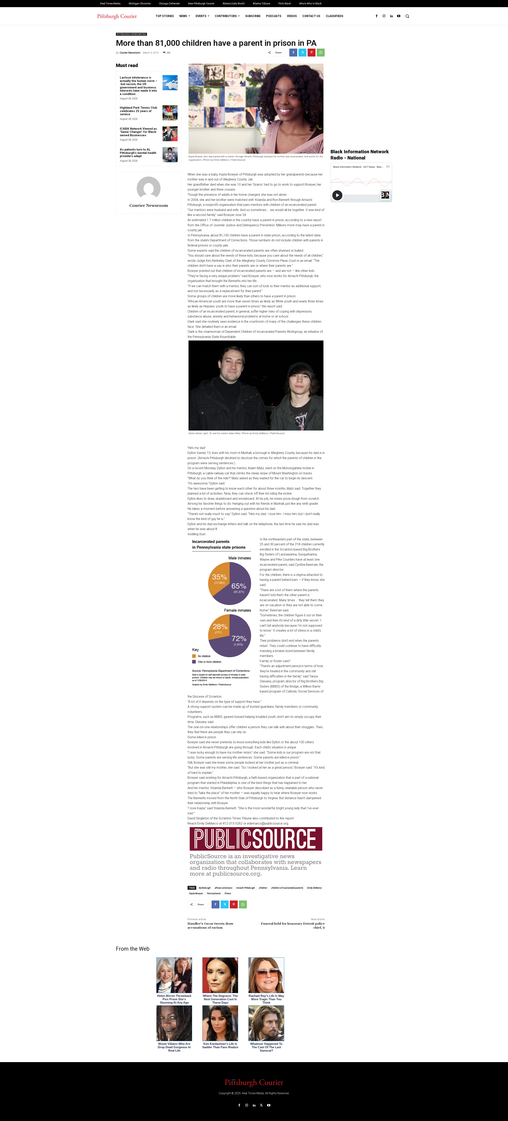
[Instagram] (384, 16)
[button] (407, 16)
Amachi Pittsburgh (245, 887)
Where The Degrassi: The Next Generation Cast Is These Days (220, 999)
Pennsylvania (213, 893)
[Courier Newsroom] (149, 188)
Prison (227, 893)
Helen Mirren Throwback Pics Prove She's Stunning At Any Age (174, 999)
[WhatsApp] (321, 53)
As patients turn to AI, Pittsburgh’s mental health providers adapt (138, 153)
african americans (223, 887)
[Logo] (254, 1082)
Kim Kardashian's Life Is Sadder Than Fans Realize (220, 1045)
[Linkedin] (391, 16)
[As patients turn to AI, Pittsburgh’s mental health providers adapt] (170, 154)
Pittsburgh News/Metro (131, 34)
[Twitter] (302, 53)
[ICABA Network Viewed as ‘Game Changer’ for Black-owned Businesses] (170, 133)
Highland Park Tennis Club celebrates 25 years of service (138, 111)
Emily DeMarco (314, 887)
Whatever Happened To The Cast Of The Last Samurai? (266, 1047)
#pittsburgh (205, 887)
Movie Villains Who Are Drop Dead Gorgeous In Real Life (174, 1047)
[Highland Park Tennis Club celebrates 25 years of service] (170, 112)
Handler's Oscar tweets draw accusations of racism (210, 925)
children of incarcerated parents (287, 887)
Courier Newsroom (130, 52)
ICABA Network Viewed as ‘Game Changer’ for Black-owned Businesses (138, 132)
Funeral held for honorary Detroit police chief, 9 (293, 925)
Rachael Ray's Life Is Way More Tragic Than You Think (266, 999)
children (263, 887)
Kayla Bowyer (196, 893)
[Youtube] (398, 16)
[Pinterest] (312, 53)
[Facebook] (376, 16)
